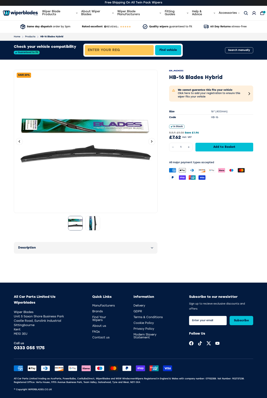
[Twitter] (209, 343)
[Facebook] (191, 343)
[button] (85, 247)
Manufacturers (103, 305)
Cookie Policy (144, 323)
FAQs (96, 331)
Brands (97, 311)
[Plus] (188, 147)
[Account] (254, 13)
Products (30, 37)
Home (17, 37)
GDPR (138, 311)
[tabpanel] (145, 50)
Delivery (139, 305)
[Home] (20, 13)
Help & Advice (197, 13)
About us (99, 326)
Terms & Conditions (148, 317)
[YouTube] (217, 343)
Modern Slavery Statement (145, 336)
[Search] (246, 13)
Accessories (228, 13)
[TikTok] (200, 343)
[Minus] (173, 147)
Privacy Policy (144, 329)
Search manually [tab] (239, 50)
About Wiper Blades (90, 13)
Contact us (101, 337)
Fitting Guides (170, 13)
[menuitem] (191, 343)
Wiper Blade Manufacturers (128, 13)
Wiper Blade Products (51, 13)
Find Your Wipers (99, 319)
